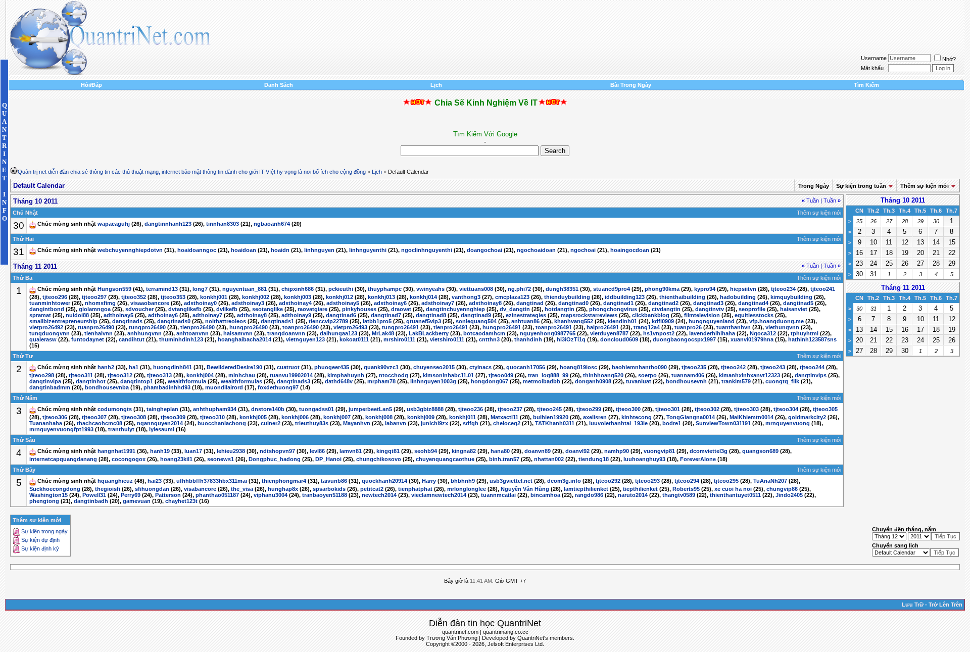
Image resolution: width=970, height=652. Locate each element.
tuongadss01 (316, 410)
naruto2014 (633, 495)
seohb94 (425, 451)
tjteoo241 (822, 289)
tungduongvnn (49, 333)
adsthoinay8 (485, 303)
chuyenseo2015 (434, 368)
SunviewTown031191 (723, 423)
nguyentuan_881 (244, 289)
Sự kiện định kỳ (40, 549)
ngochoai (583, 250)
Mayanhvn (356, 423)
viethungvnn (782, 327)
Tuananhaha (45, 423)
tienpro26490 (197, 327)
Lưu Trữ (913, 604)
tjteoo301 (667, 410)
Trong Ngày (813, 186)
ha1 (133, 368)
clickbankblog (650, 315)
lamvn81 (351, 451)
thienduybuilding (567, 297)
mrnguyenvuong (787, 423)
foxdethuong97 (278, 387)
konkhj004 (200, 375)
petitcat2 (371, 489)
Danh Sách (278, 85)
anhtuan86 (525, 321)
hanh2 (106, 368)
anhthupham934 (214, 410)
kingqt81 (388, 451)
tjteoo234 (783, 289)
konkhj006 (295, 417)
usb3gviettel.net (511, 481)
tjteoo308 (133, 417)
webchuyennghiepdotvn (130, 250)
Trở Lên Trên (945, 604)
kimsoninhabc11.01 (448, 375)
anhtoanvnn (192, 333)
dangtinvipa (45, 381)
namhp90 (616, 451)
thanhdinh (528, 339)
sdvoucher (139, 309)
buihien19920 (550, 417)
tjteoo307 (94, 417)
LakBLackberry (429, 333)
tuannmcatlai (498, 495)
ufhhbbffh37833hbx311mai (211, 481)
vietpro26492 (46, 327)
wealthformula (187, 381)
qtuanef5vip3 (423, 321)
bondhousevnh (686, 381)
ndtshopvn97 (277, 451)
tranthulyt (121, 429)
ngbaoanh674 (272, 224)
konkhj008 (379, 417)
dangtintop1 (136, 381)
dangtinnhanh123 (167, 224)
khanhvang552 (573, 321)
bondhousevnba (107, 387)
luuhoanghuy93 (644, 459)
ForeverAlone (698, 459)
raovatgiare (312, 309)
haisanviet (793, 309)
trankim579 (736, 381)
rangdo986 (589, 495)
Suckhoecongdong (54, 489)
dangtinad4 (753, 303)
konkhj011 (462, 417)
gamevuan (137, 501)
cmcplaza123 (512, 297)
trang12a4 (647, 327)
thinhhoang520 (603, 375)
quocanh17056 (525, 368)
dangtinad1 (618, 303)
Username (874, 58)
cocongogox (129, 459)
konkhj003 (297, 297)
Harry (429, 481)
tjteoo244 (812, 368)
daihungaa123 (338, 333)
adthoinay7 (207, 315)
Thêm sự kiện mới (924, 186)
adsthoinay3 (247, 303)
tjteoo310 (212, 417)
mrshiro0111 (399, 339)
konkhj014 (423, 297)
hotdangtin (559, 309)
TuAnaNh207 (770, 481)
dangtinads (127, 321)
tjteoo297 (94, 297)
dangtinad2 (663, 303)
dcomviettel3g (709, 451)
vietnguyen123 (305, 339)
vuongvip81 (659, 451)
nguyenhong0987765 (547, 333)
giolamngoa (95, 309)
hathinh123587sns (812, 339)
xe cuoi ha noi (733, 489)
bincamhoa (545, 495)
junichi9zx (434, 423)
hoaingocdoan (629, 250)
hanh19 (160, 451)
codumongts (115, 410)
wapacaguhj (114, 224)
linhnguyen (319, 250)
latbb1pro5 (377, 321)
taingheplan (162, 410)
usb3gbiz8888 (425, 410)
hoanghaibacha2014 (244, 339)
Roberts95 (686, 489)
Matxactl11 (504, 417)
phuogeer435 (331, 368)
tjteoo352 (133, 297)
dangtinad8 (431, 315)
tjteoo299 (588, 410)
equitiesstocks (754, 315)
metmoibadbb (541, 381)
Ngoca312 (763, 333)
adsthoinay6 (390, 303)
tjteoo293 (647, 481)
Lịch (436, 85)
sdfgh (470, 423)
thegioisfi (107, 489)
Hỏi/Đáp (91, 85)
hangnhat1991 (116, 451)
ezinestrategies (526, 315)
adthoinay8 (252, 315)
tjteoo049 (501, 375)
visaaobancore (149, 303)
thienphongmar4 (284, 481)
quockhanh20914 (384, 481)
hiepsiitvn (743, 289)
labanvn (395, 423)
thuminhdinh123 (181, 339)
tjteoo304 (785, 410)
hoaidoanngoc (196, 250)
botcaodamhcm (484, 333)
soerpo (647, 375)
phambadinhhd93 (166, 387)
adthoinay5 (118, 315)
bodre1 (671, 423)
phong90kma (662, 289)
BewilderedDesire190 (234, 368)
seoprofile (752, 309)
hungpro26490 (248, 327)
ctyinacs (480, 368)
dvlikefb (226, 309)
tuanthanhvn (733, 327)
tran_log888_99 (548, 375)
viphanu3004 (270, 495)
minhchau (241, 375)
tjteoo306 (54, 417)
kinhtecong (636, 417)
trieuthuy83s (311, 423)
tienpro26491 (450, 327)
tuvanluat (638, 381)
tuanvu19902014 (291, 375)
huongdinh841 (172, 368)
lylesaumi (161, 429)
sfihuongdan (152, 489)
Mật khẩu (872, 68)
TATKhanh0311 (554, 423)
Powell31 (94, 495)
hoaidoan (243, 250)
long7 (200, 289)
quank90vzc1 (381, 368)
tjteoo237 (510, 410)
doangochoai (484, 250)
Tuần (810, 200)
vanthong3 (466, 297)
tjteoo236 (470, 410)
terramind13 (162, 289)
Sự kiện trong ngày (44, 532)
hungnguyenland (712, 321)
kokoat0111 (354, 339)
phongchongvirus (613, 309)
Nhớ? (949, 59)
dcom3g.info (564, 481)
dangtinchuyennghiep (455, 309)
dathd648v (339, 381)
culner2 (270, 423)
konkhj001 (213, 297)
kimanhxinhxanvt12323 (749, 375)
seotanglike (267, 309)
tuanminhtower (49, 303)
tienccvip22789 (328, 321)
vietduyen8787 (609, 333)
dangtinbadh (91, 501)
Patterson (168, 495)
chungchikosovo (378, 459)
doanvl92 (577, 451)
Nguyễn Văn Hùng (525, 489)
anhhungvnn (144, 333)
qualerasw (43, 339)
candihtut (131, 339)
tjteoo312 (120, 375)
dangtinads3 (293, 381)
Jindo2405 (789, 495)
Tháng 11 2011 (903, 287)
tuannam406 (687, 375)
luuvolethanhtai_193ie (618, 423)
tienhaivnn (98, 333)
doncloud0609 (619, 339)
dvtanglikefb (185, 309)
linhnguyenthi (367, 250)
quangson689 (760, 451)
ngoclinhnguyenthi (426, 250)
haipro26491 (603, 327)
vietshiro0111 (447, 339)
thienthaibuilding (682, 297)
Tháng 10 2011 (903, 200)
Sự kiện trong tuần (861, 186)
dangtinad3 (708, 303)
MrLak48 (383, 333)
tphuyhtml (804, 333)
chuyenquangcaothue (445, 459)
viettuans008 (476, 289)
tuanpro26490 (96, 327)
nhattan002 (549, 459)
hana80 (500, 451)
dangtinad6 (341, 315)
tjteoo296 (54, 297)
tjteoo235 (694, 368)
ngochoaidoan (536, 250)
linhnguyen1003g (433, 381)
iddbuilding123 (625, 297)
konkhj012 (339, 297)
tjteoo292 (608, 481)
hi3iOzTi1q (571, 339)
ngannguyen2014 (160, 423)
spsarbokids (329, 489)
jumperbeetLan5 (370, 410)
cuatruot (288, 368)
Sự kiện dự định (40, 540)
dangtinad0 (573, 303)
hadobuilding (738, 297)
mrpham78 (381, 381)
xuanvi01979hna (752, 339)
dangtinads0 (173, 321)
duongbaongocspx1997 (684, 339)
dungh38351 (562, 289)
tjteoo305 (825, 410)
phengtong (44, 501)
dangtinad (530, 303)
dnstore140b (267, 410)
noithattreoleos (225, 321)
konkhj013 (381, 297)
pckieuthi (340, 289)
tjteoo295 (726, 481)
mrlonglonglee (466, 489)
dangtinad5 (798, 303)
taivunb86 (334, 481)
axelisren (595, 417)
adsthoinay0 (200, 303)
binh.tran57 (504, 459)
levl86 (317, 451)
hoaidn (280, 250)
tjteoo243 (772, 368)
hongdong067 (489, 381)
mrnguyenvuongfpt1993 (61, 429)
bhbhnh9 (463, 481)
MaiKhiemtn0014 (751, 417)
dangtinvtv (709, 309)
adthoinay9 (296, 315)
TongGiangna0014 (690, 417)
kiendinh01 (622, 321)
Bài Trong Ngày (630, 85)
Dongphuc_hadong (275, 459)
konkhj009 (420, 417)
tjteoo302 (707, 410)
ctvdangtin (666, 309)
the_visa (242, 489)
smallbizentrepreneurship (63, 321)
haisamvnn (238, 333)
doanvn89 (537, 451)
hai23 (155, 481)
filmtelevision (702, 315)
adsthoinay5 (342, 303)
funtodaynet (87, 339)
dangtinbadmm (49, 387)
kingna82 (464, 451)
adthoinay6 (163, 315)
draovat (401, 309)
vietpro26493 (350, 327)
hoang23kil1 (176, 459)
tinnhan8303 (222, 224)
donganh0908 (593, 381)
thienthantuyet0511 (735, 495)
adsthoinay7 (437, 303)
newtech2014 (379, 495)
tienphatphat (415, 489)
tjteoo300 (628, 410)
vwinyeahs (430, 289)
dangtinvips (811, 375)
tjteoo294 (686, 481)
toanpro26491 (554, 327)
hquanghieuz (115, 481)
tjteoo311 (81, 375)
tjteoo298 (41, 375)
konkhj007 (337, 417)
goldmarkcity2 (807, 417)
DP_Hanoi (328, 459)
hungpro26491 (501, 327)
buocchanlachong (222, 423)
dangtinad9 (476, 315)
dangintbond (46, 309)
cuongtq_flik (782, 381)
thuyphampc (385, 289)
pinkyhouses (359, 309)
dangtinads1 (277, 321)
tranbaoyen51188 (324, 495)
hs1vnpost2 (658, 333)
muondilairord (224, 387)
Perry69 (130, 495)
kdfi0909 (663, 321)
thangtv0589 (678, 495)
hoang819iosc (578, 368)
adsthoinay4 (295, 303)
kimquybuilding (791, 297)
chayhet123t (181, 501)
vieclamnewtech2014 (438, 495)
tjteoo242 (733, 368)
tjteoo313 (159, 375)
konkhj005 (253, 417)
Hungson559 (114, 289)
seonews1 (220, 459)
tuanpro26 (688, 327)
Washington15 (48, 495)
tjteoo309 (173, 417)
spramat (40, 315)
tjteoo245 (549, 410)
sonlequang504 (476, 321)
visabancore (200, 489)
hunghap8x (283, 489)
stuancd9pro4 (611, 289)
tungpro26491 (400, 327)
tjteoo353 (173, 297)
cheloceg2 (506, 423)
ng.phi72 (519, 289)
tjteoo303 (746, 410)
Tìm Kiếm (866, 85)
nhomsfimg (100, 303)
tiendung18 (593, 459)
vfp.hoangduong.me (776, 321)
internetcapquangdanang (63, 459)
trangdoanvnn (286, 333)
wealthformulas (241, 381)
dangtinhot (91, 381)
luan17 (193, 451)
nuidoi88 (77, 315)
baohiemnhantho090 (639, 368)
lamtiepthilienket (586, 489)
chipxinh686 (297, 289)
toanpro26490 (300, 327)
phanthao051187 (217, 495)
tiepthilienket (640, 489)
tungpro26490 (147, 327)
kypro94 (704, 289)
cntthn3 (489, 339)
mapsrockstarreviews (589, 315)
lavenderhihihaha (712, 333)
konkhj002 (255, 297)
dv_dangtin (515, 309)
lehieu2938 (231, 451)
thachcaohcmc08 (99, 423)
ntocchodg (393, 375)
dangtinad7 (386, 315)
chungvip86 (782, 489)
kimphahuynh (345, 375)
